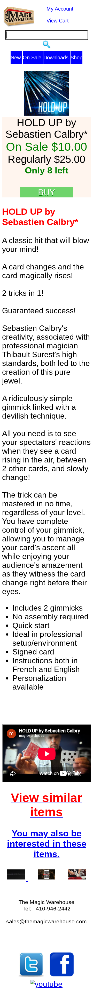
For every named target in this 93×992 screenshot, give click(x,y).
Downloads (56, 57)
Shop (76, 57)
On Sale (33, 57)
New (16, 57)
